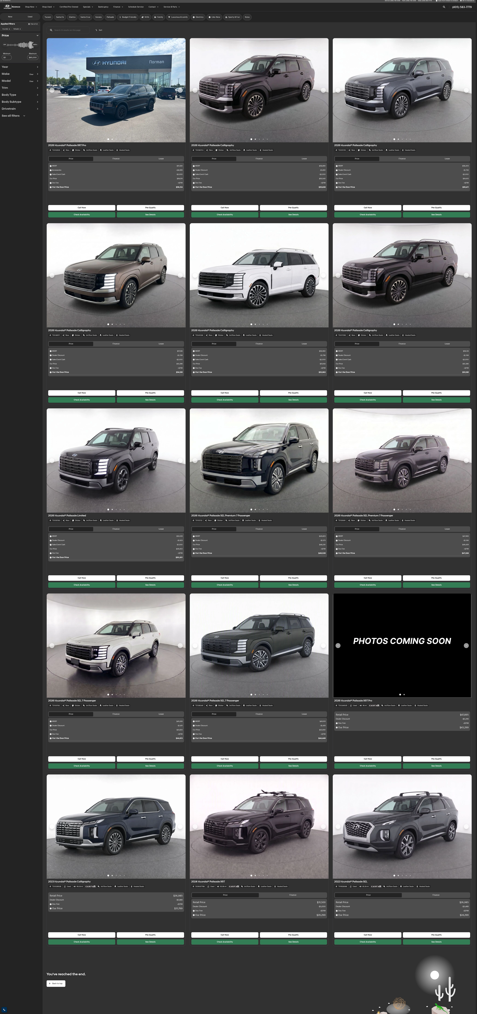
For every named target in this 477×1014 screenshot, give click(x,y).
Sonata (98, 17)
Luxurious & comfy (179, 17)
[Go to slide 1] (108, 139)
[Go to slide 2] (112, 139)
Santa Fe (60, 17)
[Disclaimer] (51, 166)
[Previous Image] (51, 90)
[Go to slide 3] (116, 139)
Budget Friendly (129, 17)
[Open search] (444, 7)
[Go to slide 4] (120, 139)
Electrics (199, 17)
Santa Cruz (85, 17)
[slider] (4, 44)
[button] (57, 90)
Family (160, 17)
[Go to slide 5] (124, 139)
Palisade (110, 17)
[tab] (71, 159)
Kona (247, 17)
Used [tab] (30, 17)
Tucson (48, 17)
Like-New (216, 17)
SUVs (147, 17)
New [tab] (10, 17)
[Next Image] (180, 90)
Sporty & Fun (234, 17)
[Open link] (374, 705)
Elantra (72, 17)
